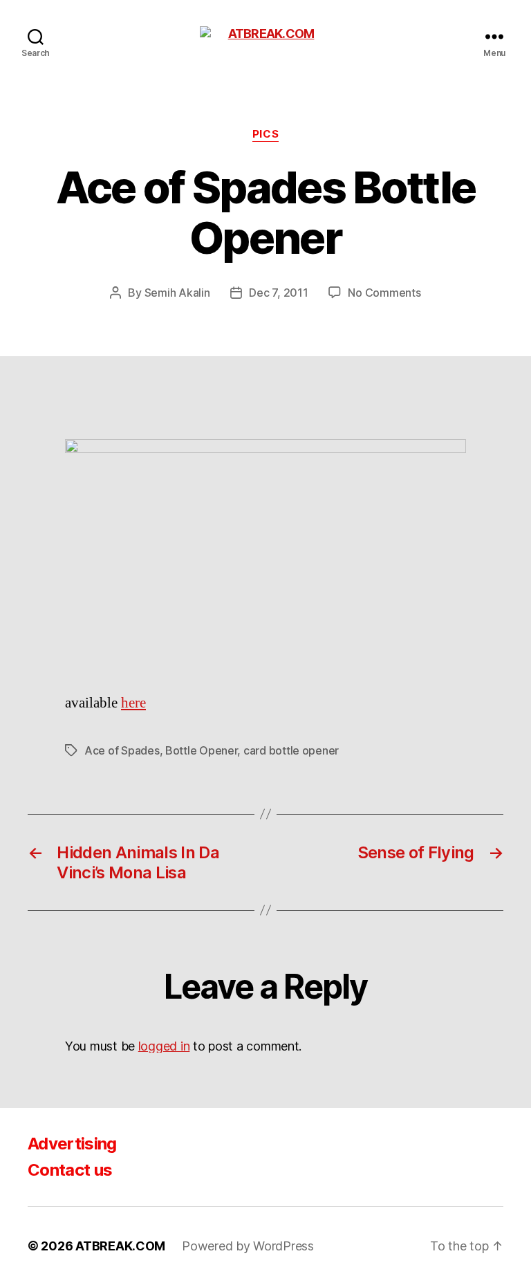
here (133, 703)
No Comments (384, 292)
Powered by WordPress (248, 1246)
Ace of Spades (122, 750)
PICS (265, 134)
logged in (164, 1046)
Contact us (70, 1170)
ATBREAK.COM (120, 1246)
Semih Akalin (177, 292)
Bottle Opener (201, 750)
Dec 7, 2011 (278, 292)
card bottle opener (291, 750)
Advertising (72, 1144)
